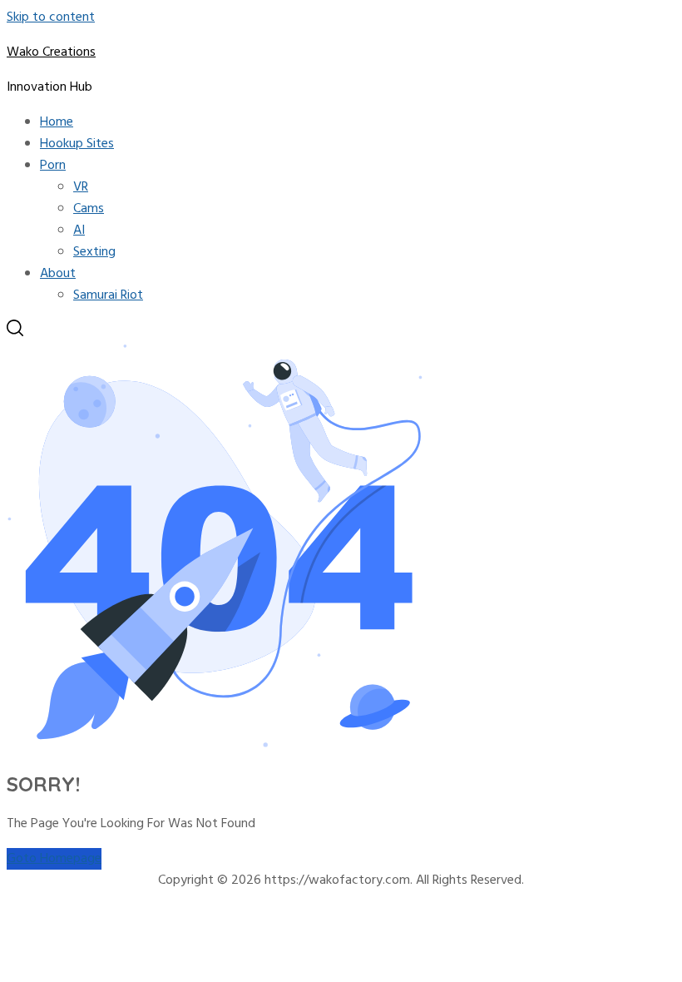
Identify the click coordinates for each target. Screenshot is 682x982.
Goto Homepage (54, 859)
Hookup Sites (77, 144)
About (58, 274)
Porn (53, 165)
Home (56, 122)
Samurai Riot (108, 295)
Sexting (94, 252)
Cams (88, 209)
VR (80, 187)
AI (79, 230)
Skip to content (51, 17)
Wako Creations (51, 52)
